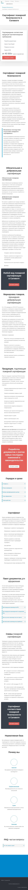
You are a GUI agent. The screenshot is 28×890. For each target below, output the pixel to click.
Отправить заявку (8, 57)
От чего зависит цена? (9, 845)
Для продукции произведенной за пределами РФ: (13, 612)
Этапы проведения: (7, 488)
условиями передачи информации (16, 875)
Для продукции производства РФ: (11, 607)
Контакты (17, 1)
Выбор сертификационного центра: (11, 492)
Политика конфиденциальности (14, 883)
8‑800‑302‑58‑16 (9, 3)
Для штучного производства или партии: (12, 617)
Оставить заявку (14, 284)
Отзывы (12, 1)
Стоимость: (5, 484)
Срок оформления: (7, 496)
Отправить (22, 872)
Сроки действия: (7, 500)
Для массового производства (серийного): (12, 621)
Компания (7, 1)
